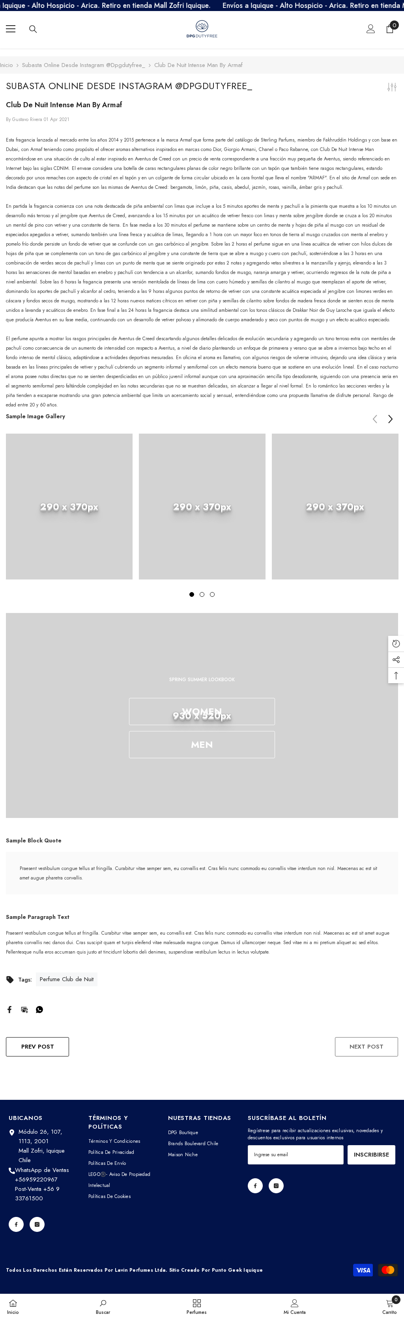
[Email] (24, 1008)
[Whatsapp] (39, 1008)
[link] (69, 506)
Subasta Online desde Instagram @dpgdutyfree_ (83, 65)
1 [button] (191, 594)
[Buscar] (33, 29)
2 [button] (202, 594)
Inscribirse (371, 1154)
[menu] (10, 29)
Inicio (6, 65)
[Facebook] (9, 1008)
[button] (390, 419)
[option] (69, 512)
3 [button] (212, 594)
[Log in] (371, 28)
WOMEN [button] (202, 711)
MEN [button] (202, 744)
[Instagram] (37, 1224)
